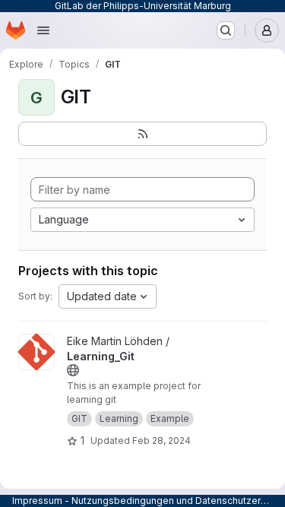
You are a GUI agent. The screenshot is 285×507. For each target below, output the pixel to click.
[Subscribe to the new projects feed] (142, 134)
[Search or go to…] (226, 30)
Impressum (37, 500)
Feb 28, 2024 (161, 440)
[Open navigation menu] (43, 30)
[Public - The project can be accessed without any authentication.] (73, 370)
